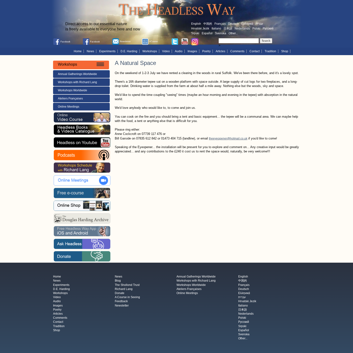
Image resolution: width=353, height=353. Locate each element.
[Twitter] (174, 41)
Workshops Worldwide (72, 90)
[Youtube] (184, 41)
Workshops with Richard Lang (77, 82)
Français (220, 23)
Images (192, 51)
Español (207, 33)
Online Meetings (68, 106)
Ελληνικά (247, 23)
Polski (256, 28)
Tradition (270, 51)
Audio (179, 51)
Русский (268, 28)
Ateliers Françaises (70, 98)
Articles (220, 51)
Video (166, 51)
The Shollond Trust (127, 285)
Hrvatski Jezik (200, 28)
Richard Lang (124, 289)
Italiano (216, 28)
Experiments (107, 51)
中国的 (207, 23)
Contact (255, 51)
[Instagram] (194, 41)
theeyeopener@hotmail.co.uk (228, 138)
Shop (284, 51)
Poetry (206, 51)
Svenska (220, 33)
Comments (237, 51)
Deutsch (233, 23)
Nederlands (242, 28)
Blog (118, 281)
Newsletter (122, 305)
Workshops (149, 51)
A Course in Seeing (127, 297)
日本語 (228, 28)
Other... (233, 33)
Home (78, 51)
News (90, 51)
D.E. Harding (129, 51)
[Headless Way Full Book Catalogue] (82, 129)
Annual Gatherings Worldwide (77, 74)
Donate (119, 293)
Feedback (121, 301)
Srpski (195, 33)
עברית (259, 23)
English (196, 23)
